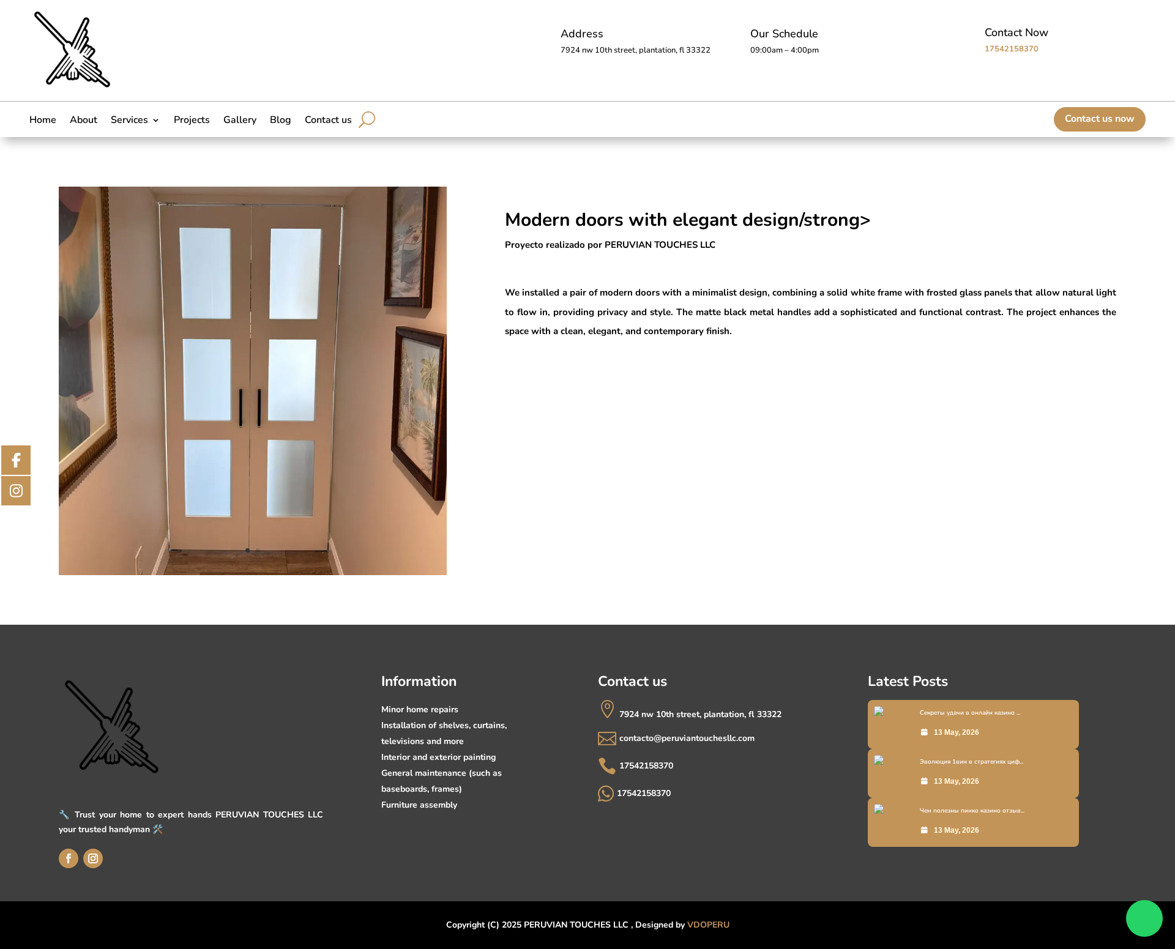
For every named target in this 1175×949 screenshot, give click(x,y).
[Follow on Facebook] (68, 858)
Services (129, 121)
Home (42, 121)
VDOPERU (708, 925)
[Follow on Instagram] (93, 858)
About (83, 121)
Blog (280, 121)
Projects (192, 121)
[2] (253, 575)
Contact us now (1100, 118)
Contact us (328, 121)
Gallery (239, 121)
